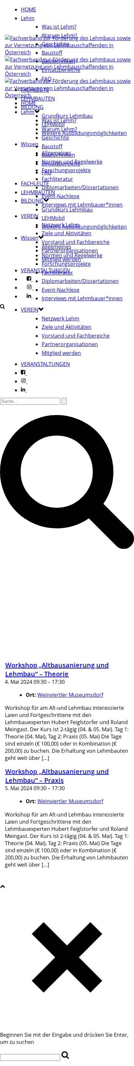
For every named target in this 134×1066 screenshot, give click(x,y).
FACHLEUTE (35, 89)
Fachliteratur (57, 178)
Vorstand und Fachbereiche (76, 242)
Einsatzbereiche (61, 70)
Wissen (29, 144)
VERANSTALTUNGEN (45, 364)
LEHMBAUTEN (38, 98)
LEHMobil (53, 218)
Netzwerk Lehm (60, 318)
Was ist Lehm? (59, 26)
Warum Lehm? (59, 35)
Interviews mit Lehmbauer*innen (82, 204)
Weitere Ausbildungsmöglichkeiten (84, 133)
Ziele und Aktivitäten (66, 233)
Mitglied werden (61, 353)
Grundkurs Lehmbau (67, 115)
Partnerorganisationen (70, 344)
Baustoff (52, 52)
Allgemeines (56, 246)
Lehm (27, 18)
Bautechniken (58, 61)
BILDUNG (32, 200)
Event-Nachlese (60, 196)
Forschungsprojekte (66, 170)
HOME (28, 9)
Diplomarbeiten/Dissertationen (80, 187)
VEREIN (29, 216)
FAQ (46, 78)
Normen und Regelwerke (72, 255)
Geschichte (55, 43)
